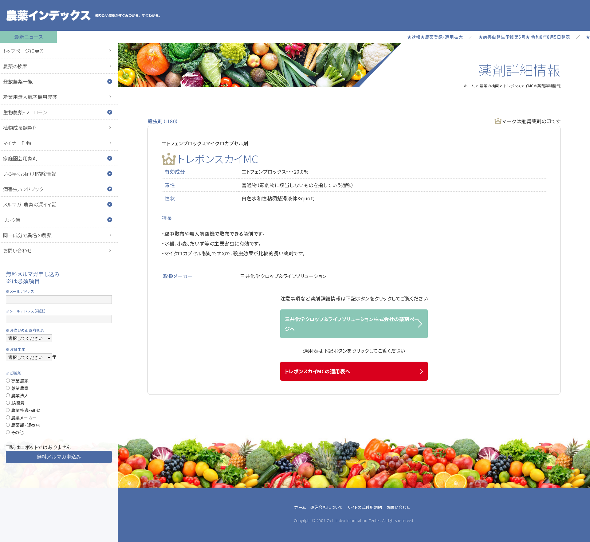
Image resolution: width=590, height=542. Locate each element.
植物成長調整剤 (20, 127)
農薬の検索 (15, 66)
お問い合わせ (17, 250)
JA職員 (17, 403)
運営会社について (326, 507)
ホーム (469, 85)
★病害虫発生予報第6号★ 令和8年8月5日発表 (511, 37)
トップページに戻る (23, 50)
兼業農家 (19, 388)
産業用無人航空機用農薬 (30, 96)
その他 (17, 432)
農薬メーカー (23, 417)
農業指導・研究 (25, 410)
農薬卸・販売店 (25, 425)
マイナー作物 (17, 143)
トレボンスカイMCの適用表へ (317, 371)
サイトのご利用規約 (364, 507)
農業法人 (19, 395)
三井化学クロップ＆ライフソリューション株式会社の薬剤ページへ (352, 323)
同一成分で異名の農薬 (27, 235)
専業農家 (19, 381)
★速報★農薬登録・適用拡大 (421, 37)
